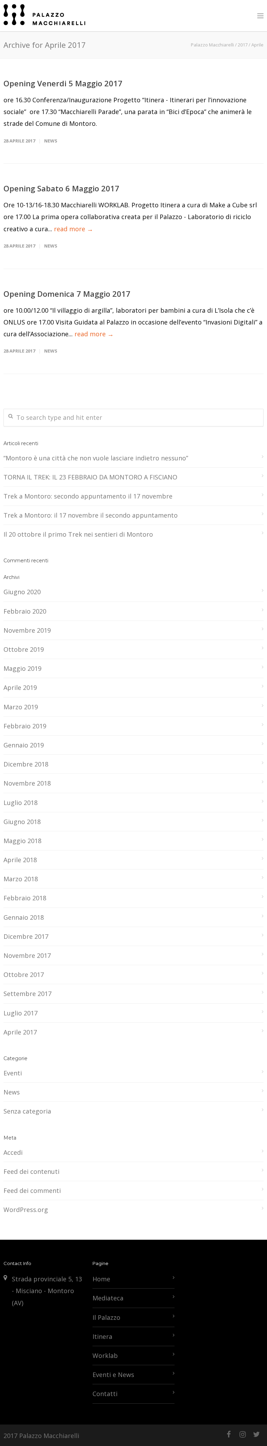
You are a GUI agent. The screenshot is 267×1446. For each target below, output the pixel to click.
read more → (73, 229)
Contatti (105, 1393)
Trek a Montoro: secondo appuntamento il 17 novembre (87, 496)
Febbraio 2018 (24, 898)
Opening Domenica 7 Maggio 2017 (66, 293)
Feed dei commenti (32, 1190)
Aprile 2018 (20, 860)
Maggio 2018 (22, 841)
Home (101, 1279)
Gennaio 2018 (23, 917)
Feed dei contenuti (31, 1171)
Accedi (13, 1152)
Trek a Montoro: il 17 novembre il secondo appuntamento (90, 515)
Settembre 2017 (27, 993)
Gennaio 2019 (23, 745)
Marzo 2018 (20, 879)
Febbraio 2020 (24, 611)
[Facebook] (229, 1434)
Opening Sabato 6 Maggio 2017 (61, 188)
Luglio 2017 (20, 1013)
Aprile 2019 (20, 687)
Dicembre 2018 (25, 764)
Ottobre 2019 (23, 649)
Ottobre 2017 (23, 974)
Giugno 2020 (22, 592)
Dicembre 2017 (25, 936)
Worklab (105, 1355)
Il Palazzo (106, 1317)
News (50, 141)
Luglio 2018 (20, 802)
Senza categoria (27, 1111)
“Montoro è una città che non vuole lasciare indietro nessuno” (95, 458)
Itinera (102, 1336)
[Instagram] (243, 1434)
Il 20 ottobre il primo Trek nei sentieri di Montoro (78, 534)
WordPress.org (25, 1209)
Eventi (12, 1073)
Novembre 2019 (27, 630)
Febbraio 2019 (24, 726)
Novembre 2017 (27, 955)
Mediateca (107, 1298)
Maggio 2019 (22, 668)
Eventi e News (113, 1374)
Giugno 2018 (22, 821)
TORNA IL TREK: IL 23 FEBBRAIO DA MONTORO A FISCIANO (90, 477)
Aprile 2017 (20, 1032)
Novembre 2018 (27, 783)
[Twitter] (257, 1434)
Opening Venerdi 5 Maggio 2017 (62, 83)
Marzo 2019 (20, 707)
